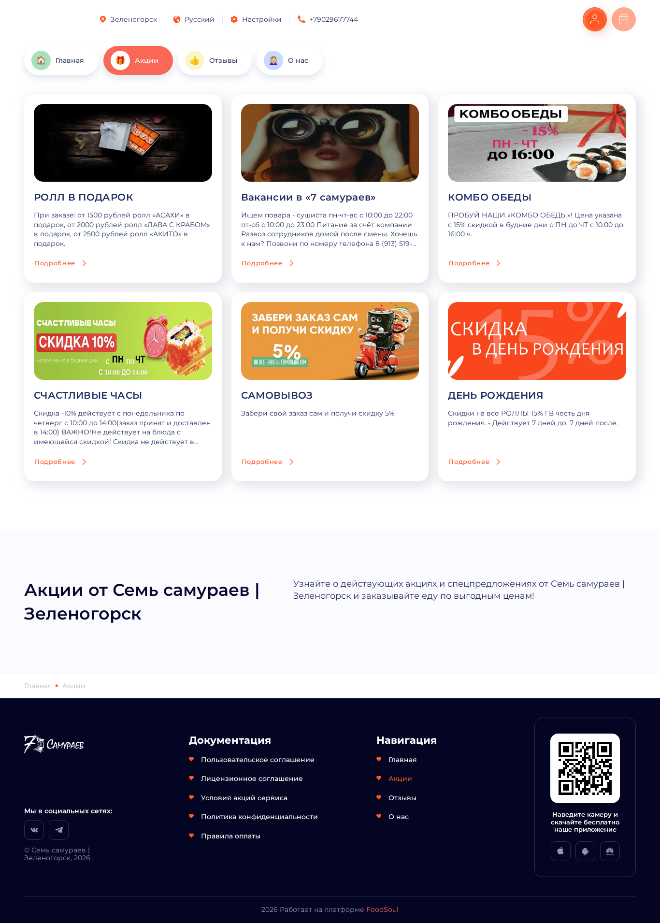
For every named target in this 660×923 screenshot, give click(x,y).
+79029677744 (333, 19)
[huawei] (610, 851)
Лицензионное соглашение (252, 778)
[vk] (34, 830)
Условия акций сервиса (244, 797)
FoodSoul (382, 909)
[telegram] (59, 830)
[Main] (54, 19)
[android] (585, 851)
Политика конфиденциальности (259, 816)
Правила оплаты (230, 836)
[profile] (595, 19)
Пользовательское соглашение (258, 759)
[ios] (561, 851)
